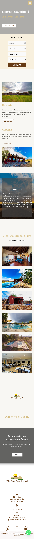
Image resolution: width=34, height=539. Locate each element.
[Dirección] (17, 495)
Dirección (17, 497)
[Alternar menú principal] (30, 3)
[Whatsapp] (28, 534)
